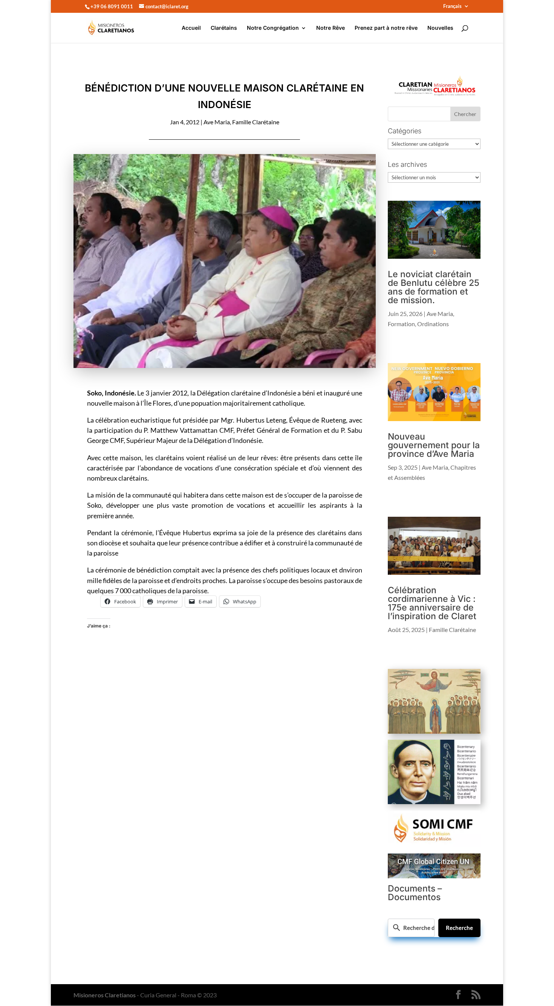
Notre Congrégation (273, 28)
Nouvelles (440, 28)
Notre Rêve (330, 28)
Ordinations (433, 323)
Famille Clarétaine (255, 121)
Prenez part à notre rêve (386, 28)
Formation (401, 323)
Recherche (459, 927)
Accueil (191, 28)
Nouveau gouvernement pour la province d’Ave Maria (434, 445)
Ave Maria (217, 121)
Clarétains (224, 28)
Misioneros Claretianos (104, 994)
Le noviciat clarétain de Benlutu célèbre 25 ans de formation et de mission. (433, 287)
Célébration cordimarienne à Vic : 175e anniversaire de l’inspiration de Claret (432, 603)
